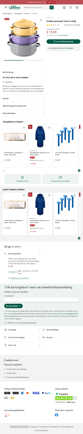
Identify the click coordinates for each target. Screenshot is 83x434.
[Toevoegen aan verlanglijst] (41, 20)
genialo (50, 18)
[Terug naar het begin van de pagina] (81, 420)
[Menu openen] (5, 7)
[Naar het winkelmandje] (77, 7)
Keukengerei (7, 13)
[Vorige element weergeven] (4, 170)
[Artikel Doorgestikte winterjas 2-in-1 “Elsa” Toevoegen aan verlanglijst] (49, 128)
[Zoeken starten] (52, 7)
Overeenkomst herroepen (19, 427)
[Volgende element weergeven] (79, 170)
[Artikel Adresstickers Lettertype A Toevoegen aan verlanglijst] (24, 128)
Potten (27, 13)
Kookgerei (18, 13)
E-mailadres (8, 296)
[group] (24, 37)
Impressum (34, 427)
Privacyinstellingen (41, 430)
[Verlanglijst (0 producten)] (70, 7)
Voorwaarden (55, 427)
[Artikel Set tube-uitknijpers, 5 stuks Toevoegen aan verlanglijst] (75, 128)
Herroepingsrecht (67, 427)
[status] (36, 7)
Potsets (35, 13)
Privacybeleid (44, 427)
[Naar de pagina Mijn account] (64, 7)
